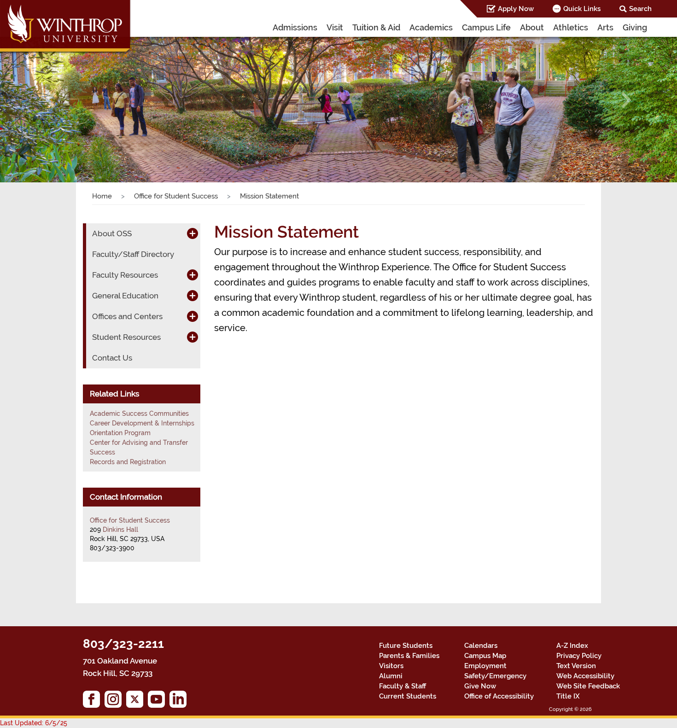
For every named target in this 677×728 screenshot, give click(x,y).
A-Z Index (572, 645)
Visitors (391, 666)
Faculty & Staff (402, 686)
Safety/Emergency (495, 676)
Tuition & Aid (376, 27)
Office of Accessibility (499, 696)
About (532, 27)
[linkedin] (180, 701)
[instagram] (115, 701)
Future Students (405, 645)
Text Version (576, 666)
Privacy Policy (578, 656)
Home (102, 196)
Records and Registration (128, 462)
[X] (137, 701)
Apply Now (516, 9)
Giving (635, 27)
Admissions (295, 27)
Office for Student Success (176, 196)
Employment (485, 666)
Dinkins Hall (120, 529)
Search (640, 9)
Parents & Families (409, 656)
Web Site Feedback (588, 686)
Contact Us (112, 357)
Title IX (568, 696)
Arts (605, 27)
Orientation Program (120, 433)
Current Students (407, 696)
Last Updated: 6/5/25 (33, 723)
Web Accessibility (585, 676)
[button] (51, 100)
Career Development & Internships (142, 423)
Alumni (391, 676)
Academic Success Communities (139, 413)
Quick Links (582, 9)
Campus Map (485, 656)
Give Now (480, 686)
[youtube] (158, 701)
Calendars (480, 645)
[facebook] (94, 701)
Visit (335, 27)
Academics (431, 27)
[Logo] (66, 27)
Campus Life (486, 27)
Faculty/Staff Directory (133, 254)
